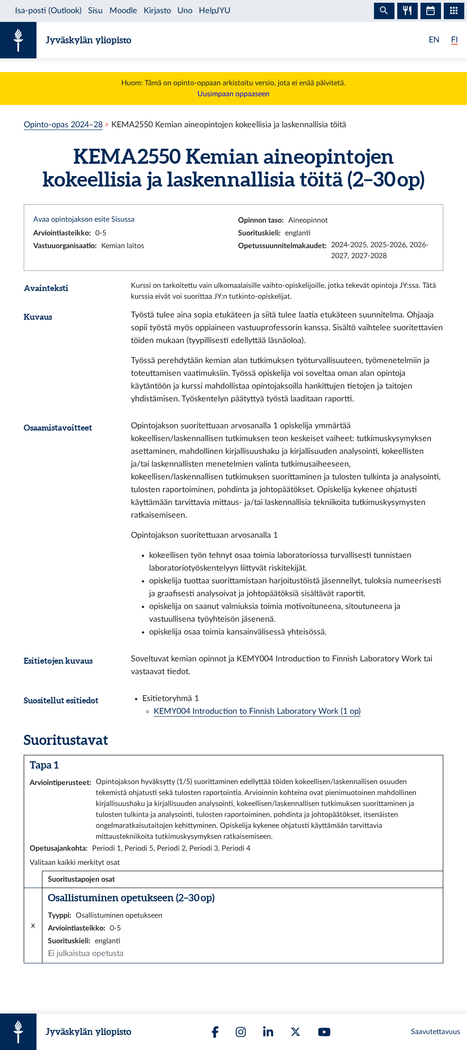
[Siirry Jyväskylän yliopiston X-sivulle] (296, 1032)
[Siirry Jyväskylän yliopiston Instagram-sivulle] (241, 1032)
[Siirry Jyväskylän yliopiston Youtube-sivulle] (324, 1032)
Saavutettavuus (435, 1031)
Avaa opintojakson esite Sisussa (84, 219)
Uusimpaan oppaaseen (233, 94)
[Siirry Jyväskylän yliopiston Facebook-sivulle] (215, 1032)
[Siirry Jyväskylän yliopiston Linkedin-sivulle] (268, 1032)
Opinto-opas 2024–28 (63, 125)
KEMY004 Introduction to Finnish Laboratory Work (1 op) (257, 711)
